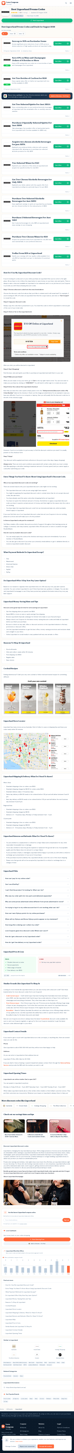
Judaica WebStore (33, 1365)
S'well (63, 1362)
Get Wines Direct (17, 1365)
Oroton (42, 1398)
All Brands (9, 1409)
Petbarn (48, 1398)
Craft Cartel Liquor (12, 996)
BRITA (25, 1365)
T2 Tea (5, 1401)
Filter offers (6, 30)
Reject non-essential (27, 1446)
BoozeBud (9, 1010)
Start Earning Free (38, 1239)
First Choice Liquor (12, 1003)
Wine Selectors (7, 1362)
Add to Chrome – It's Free (60, 96)
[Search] (66, 3)
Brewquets (42, 1365)
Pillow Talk (56, 1398)
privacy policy (23, 1223)
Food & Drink (45, 1019)
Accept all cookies (45, 1446)
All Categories (24, 1431)
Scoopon (49, 1365)
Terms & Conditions (63, 1427)
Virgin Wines (39, 1362)
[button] (5, 33)
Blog (40, 1431)
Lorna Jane (24, 1398)
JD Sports (16, 1398)
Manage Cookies (10, 1446)
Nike (36, 1398)
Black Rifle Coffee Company (20, 1362)
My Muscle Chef (7, 1365)
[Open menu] (70, 3)
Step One (64, 1398)
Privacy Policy (61, 1431)
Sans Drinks (52, 1362)
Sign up (66, 1220)
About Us (41, 1427)
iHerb (58, 1362)
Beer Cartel (31, 1362)
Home (2, 1409)
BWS (45, 1362)
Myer (31, 1398)
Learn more (18, 1441)
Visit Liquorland (38, 20)
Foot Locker (7, 1398)
